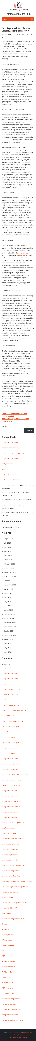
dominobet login (8, 737)
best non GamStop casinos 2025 (14, 865)
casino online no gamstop (11, 780)
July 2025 (7, 593)
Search (4, 426)
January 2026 (9, 568)
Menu (5, 19)
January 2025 (9, 618)
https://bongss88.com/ (10, 854)
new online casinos (9, 732)
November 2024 (10, 627)
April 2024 (8, 652)
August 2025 (8, 589)
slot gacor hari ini (8, 961)
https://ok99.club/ (8, 993)
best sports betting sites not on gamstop (17, 881)
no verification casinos (10, 705)
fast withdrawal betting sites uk (14, 710)
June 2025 (7, 597)
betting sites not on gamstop (13, 453)
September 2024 (10, 635)
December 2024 (10, 622)
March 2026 (8, 560)
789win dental (7, 897)
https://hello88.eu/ (9, 966)
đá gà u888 (6, 977)
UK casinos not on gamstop (12, 726)
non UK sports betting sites (12, 689)
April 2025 (8, 606)
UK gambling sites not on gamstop (15, 886)
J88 (3, 950)
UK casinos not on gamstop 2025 (14, 902)
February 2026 (9, 564)
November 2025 (10, 576)
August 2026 (8, 539)
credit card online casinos (11, 785)
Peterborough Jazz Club (18, 14)
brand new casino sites (10, 796)
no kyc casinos (7, 464)
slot (3, 469)
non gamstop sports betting (12, 1020)
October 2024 (9, 631)
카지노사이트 (7, 972)
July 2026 (7, 543)
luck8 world (6, 913)
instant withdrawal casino (12, 801)
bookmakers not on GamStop (13, 838)
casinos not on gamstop (11, 764)
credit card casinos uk (10, 700)
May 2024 (7, 648)
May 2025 (7, 602)
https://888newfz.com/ (10, 716)
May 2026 (7, 551)
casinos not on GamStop (11, 876)
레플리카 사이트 (8, 982)
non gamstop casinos (10, 442)
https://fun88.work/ (9, 908)
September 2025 (10, 585)
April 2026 (8, 555)
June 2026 (7, 547)
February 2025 (9, 614)
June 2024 (7, 643)
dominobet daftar (9, 753)
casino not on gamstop (10, 844)
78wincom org (22, 255)
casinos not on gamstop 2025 (13, 918)
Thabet (4, 924)
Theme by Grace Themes (18, 1037)
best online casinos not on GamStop (15, 774)
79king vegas (7, 940)
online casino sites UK (10, 694)
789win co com (7, 988)
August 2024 (8, 639)
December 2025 (10, 572)
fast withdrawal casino (10, 480)
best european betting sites (12, 721)
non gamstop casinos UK (11, 806)
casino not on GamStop (10, 860)
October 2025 (9, 581)
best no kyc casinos (9, 833)
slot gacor (5, 929)
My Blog (7, 664)
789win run (6, 956)
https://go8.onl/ (8, 934)
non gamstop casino (9, 668)
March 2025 (8, 610)
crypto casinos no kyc (10, 828)
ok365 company (8, 945)
